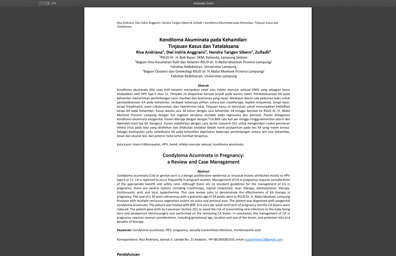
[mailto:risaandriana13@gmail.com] (264, 239)
